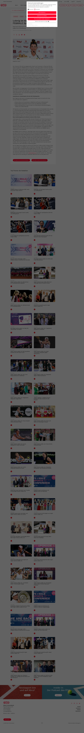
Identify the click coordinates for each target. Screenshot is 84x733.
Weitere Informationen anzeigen (41, 21)
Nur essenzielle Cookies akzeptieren (42, 19)
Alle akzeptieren (42, 12)
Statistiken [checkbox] (38, 9)
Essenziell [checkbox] (31, 9)
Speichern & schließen (42, 15)
